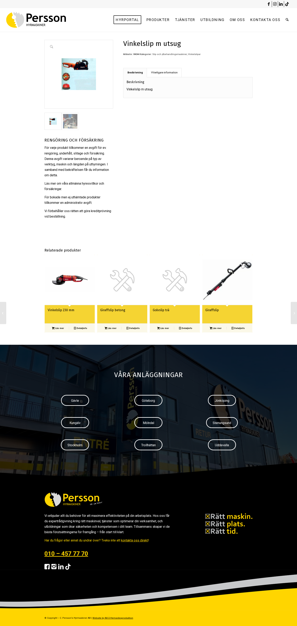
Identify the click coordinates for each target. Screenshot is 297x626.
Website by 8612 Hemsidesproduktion (113, 618)
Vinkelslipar (194, 54)
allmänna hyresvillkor (83, 183)
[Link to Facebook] (269, 4)
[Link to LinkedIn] (281, 4)
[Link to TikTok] (287, 4)
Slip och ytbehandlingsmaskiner (169, 54)
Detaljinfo (81, 328)
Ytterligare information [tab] (164, 72)
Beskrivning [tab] (135, 72)
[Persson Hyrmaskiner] (45, 20)
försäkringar (52, 189)
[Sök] (287, 20)
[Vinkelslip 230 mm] (3, 313)
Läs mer (59, 328)
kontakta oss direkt (134, 540)
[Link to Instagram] (275, 4)
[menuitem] (127, 20)
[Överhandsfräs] (294, 313)
